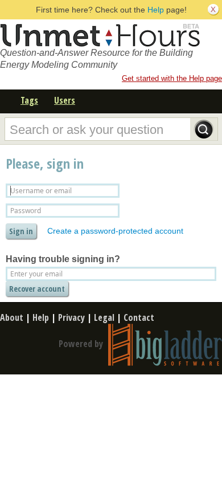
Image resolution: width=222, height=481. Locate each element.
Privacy (71, 317)
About (11, 317)
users (64, 100)
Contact (139, 317)
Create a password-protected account (115, 230)
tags (29, 100)
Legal (104, 317)
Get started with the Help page (172, 78)
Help (155, 9)
